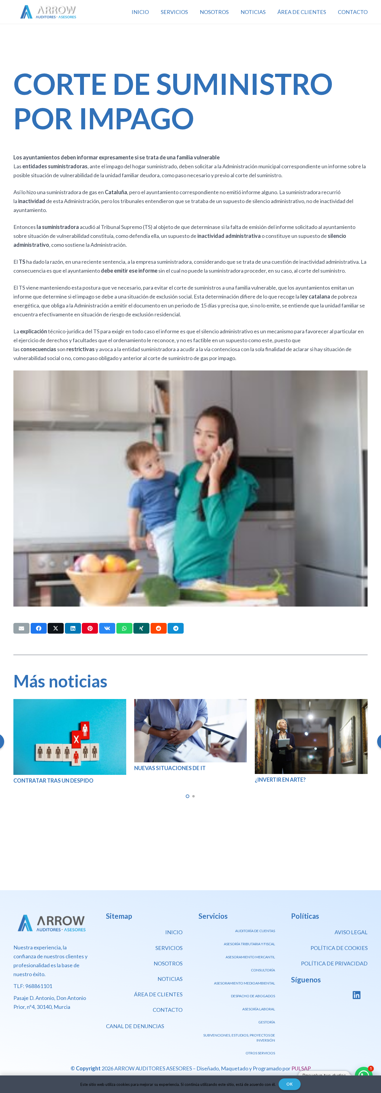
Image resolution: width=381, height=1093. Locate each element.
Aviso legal (351, 932)
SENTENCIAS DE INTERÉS (165, 761)
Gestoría (266, 1022)
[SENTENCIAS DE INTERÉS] (190, 703)
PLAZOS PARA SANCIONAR (289, 779)
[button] (187, 796)
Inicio (173, 932)
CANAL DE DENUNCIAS (135, 1026)
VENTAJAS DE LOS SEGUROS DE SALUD (61, 772)
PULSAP (301, 1068)
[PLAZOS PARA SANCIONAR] (311, 703)
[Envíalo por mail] (21, 628)
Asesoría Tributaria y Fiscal (249, 944)
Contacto (167, 1009)
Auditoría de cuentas (255, 931)
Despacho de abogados (253, 996)
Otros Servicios (260, 1053)
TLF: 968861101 (32, 986)
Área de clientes (158, 994)
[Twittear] (56, 628)
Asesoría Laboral (258, 1009)
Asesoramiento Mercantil (250, 957)
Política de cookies (339, 948)
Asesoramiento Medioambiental (244, 983)
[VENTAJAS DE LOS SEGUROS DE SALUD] (69, 703)
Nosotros (168, 963)
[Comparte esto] (39, 628)
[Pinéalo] (90, 628)
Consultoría (263, 970)
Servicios (168, 948)
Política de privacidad (334, 963)
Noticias (169, 979)
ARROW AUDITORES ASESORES (153, 1068)
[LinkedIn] (356, 995)
